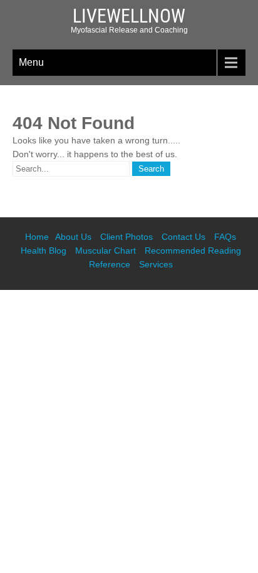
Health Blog (43, 250)
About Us (73, 237)
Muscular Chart (105, 250)
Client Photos (126, 237)
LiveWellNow (129, 16)
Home (37, 237)
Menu (31, 62)
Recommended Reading (193, 250)
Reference (109, 264)
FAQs (225, 237)
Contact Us (183, 237)
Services (156, 264)
